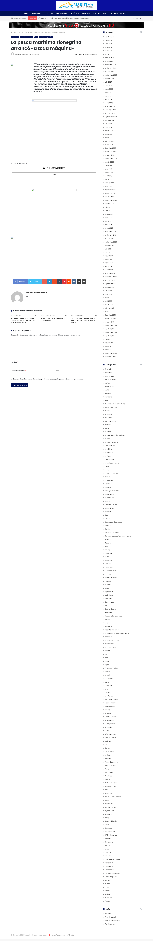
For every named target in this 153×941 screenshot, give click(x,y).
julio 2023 (108, 165)
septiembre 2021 (111, 242)
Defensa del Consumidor (113, 522)
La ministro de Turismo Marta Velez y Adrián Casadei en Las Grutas (83, 320)
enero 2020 (109, 311)
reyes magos (109, 811)
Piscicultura (109, 772)
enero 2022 (109, 228)
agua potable (109, 376)
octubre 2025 (109, 71)
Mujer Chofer (109, 720)
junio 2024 (108, 127)
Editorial (107, 550)
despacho (108, 539)
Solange (108, 838)
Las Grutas (109, 678)
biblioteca (108, 414)
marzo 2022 (109, 221)
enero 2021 (109, 270)
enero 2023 (109, 186)
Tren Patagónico (111, 877)
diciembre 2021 (110, 231)
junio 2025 (108, 85)
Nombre (14, 362)
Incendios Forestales (112, 630)
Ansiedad (108, 393)
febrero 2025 (109, 99)
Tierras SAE (109, 863)
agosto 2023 (109, 162)
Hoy (26, 13)
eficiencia (108, 560)
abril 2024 (108, 134)
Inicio (14, 32)
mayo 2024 (109, 131)
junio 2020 (108, 294)
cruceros (108, 512)
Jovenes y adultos (111, 668)
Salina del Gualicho (111, 821)
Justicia (107, 671)
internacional (109, 644)
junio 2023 (108, 169)
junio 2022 (108, 211)
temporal (108, 856)
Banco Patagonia (111, 407)
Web (57, 370)
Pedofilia (108, 758)
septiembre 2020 (111, 284)
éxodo (107, 588)
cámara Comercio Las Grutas (115, 435)
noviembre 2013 (110, 357)
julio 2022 (108, 207)
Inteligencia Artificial (112, 640)
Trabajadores (109, 870)
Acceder (108, 913)
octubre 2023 (110, 155)
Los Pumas (109, 696)
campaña (108, 438)
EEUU (107, 557)
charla (107, 470)
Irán (106, 654)
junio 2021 (108, 252)
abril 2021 (108, 259)
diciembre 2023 (110, 148)
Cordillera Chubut (111, 505)
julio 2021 (108, 249)
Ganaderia (108, 598)
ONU (106, 744)
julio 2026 (108, 40)
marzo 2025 (109, 96)
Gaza (106, 605)
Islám (107, 658)
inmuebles (108, 637)
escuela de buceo (111, 578)
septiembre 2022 (111, 200)
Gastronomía (109, 602)
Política (75, 13)
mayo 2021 (109, 256)
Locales (49, 13)
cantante (108, 456)
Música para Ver (110, 734)
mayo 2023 (109, 172)
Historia (86, 13)
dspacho (108, 546)
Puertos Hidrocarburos (113, 797)
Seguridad (108, 828)
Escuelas (108, 581)
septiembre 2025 (111, 75)
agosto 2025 (109, 78)
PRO (106, 790)
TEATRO (108, 852)
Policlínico (108, 776)
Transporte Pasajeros (112, 873)
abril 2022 (108, 218)
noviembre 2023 (111, 151)
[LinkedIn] (49, 281)
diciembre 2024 (110, 106)
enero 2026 (109, 61)
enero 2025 (109, 103)
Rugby (107, 818)
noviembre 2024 (111, 110)
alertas (107, 383)
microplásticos (110, 706)
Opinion (107, 748)
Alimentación (109, 386)
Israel (107, 661)
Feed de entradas (111, 917)
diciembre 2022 (110, 190)
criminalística (109, 508)
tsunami (107, 884)
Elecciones (108, 567)
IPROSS (107, 651)
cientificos (108, 484)
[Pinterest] (64, 281)
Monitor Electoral (111, 717)
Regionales (61, 13)
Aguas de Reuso (110, 379)
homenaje (108, 626)
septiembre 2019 (111, 325)
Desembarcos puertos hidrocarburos (118, 536)
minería (107, 710)
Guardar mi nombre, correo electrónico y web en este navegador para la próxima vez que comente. (48, 379)
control (107, 501)
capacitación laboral (112, 463)
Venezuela (108, 897)
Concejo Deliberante (112, 491)
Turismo (107, 887)
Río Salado (108, 814)
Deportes (108, 525)
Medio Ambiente (110, 703)
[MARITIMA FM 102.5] (76, 5)
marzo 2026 (109, 54)
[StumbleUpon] (54, 281)
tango (107, 849)
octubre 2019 (109, 322)
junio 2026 (108, 44)
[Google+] (44, 281)
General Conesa (110, 609)
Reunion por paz (110, 807)
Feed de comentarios (112, 920)
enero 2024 (109, 144)
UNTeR (107, 894)
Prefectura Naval (111, 783)
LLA (106, 689)
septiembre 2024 (111, 117)
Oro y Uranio (109, 751)
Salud (96, 13)
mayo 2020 (109, 297)
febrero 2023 (109, 183)
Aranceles (108, 397)
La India (107, 675)
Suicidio (107, 845)
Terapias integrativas (112, 859)
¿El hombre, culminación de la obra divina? (53, 319)
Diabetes (108, 543)
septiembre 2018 (111, 332)
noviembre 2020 (111, 277)
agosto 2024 (109, 120)
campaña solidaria (111, 442)
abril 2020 (108, 301)
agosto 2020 (109, 287)
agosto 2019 (109, 329)
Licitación (108, 685)
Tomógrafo (109, 866)
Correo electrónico (18, 370)
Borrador (108, 425)
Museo (107, 731)
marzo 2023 (109, 179)
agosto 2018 (109, 336)
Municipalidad (110, 724)
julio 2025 (108, 82)
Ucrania (107, 891)
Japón (107, 665)
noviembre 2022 (110, 193)
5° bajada (108, 369)
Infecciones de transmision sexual (117, 633)
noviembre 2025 (110, 68)
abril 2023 (108, 176)
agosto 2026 (109, 37)
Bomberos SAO (110, 421)
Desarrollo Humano (112, 532)
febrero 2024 (109, 141)
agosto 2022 (109, 204)
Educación (108, 553)
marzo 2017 (109, 350)
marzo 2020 (109, 304)
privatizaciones (110, 786)
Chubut (107, 477)
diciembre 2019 (110, 315)
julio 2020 (108, 291)
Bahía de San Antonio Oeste (115, 404)
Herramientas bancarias (113, 616)
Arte (106, 400)
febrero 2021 (109, 266)
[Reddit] (69, 281)
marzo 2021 (109, 263)
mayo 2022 (109, 214)
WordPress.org (110, 924)
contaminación (110, 498)
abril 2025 (108, 92)
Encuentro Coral (110, 571)
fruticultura (109, 595)
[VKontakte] (74, 281)
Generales (36, 13)
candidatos (109, 452)
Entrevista (108, 574)
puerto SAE (109, 793)
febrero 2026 (109, 58)
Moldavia (108, 713)
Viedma (107, 901)
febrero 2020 (109, 308)
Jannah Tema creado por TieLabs (62, 935)
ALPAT (107, 390)
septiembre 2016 (111, 353)
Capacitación (109, 459)
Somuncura (109, 842)
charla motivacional (112, 473)
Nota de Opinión (110, 738)
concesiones (109, 494)
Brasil (107, 428)
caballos (108, 432)
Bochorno (108, 418)
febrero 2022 (109, 224)
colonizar (108, 487)
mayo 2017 (109, 343)
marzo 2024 (109, 138)
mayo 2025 (109, 89)
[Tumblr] (59, 281)
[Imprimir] (84, 281)
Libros (107, 682)
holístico (108, 623)
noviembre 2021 (110, 235)
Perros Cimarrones (111, 762)
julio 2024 (108, 124)
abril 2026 (108, 51)
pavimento (108, 755)
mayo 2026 (109, 47)
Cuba (107, 515)
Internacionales (110, 647)
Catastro (108, 466)
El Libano (108, 564)
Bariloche (108, 411)
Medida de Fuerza (111, 699)
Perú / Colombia (110, 765)
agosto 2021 (109, 245)
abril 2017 (108, 346)
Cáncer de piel (110, 445)
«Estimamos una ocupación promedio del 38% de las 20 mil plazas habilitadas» (23, 320)
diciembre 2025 (110, 65)
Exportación (22, 32)
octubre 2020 (110, 280)
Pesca (36, 37)
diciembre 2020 (110, 273)
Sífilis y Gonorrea (111, 835)
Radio (105, 13)
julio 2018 (108, 339)
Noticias (108, 741)
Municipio (108, 727)
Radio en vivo (120, 13)
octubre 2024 (110, 113)
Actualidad (108, 372)
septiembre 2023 (111, 158)
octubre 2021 (109, 238)
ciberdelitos (109, 480)
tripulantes (108, 880)
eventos (108, 585)
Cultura (107, 518)
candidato (108, 449)
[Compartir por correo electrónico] (79, 281)
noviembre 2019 (110, 318)
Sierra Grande (110, 831)
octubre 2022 (109, 197)
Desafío (107, 529)
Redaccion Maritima (21, 54)
